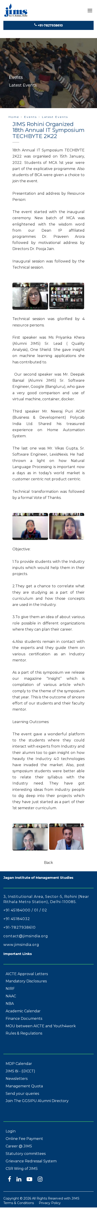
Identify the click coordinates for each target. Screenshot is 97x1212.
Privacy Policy (50, 1203)
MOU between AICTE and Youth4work (41, 1026)
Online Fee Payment (24, 1139)
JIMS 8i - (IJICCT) (20, 1071)
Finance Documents (24, 1018)
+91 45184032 (16, 919)
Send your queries (22, 1093)
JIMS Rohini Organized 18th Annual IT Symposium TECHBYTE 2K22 (48, 130)
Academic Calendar (23, 1011)
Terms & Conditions (18, 1203)
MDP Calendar (19, 1063)
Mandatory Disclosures (26, 981)
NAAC (11, 996)
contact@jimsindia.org (25, 936)
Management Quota (24, 1086)
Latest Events (55, 117)
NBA (10, 1003)
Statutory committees (26, 1153)
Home (14, 117)
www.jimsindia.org (21, 944)
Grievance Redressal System (31, 1161)
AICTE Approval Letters (27, 974)
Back (48, 862)
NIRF (10, 988)
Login (11, 1131)
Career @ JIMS (19, 1146)
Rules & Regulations (24, 1033)
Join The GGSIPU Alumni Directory (37, 1101)
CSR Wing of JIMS (22, 1168)
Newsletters (17, 1078)
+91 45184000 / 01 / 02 (25, 910)
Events (30, 117)
